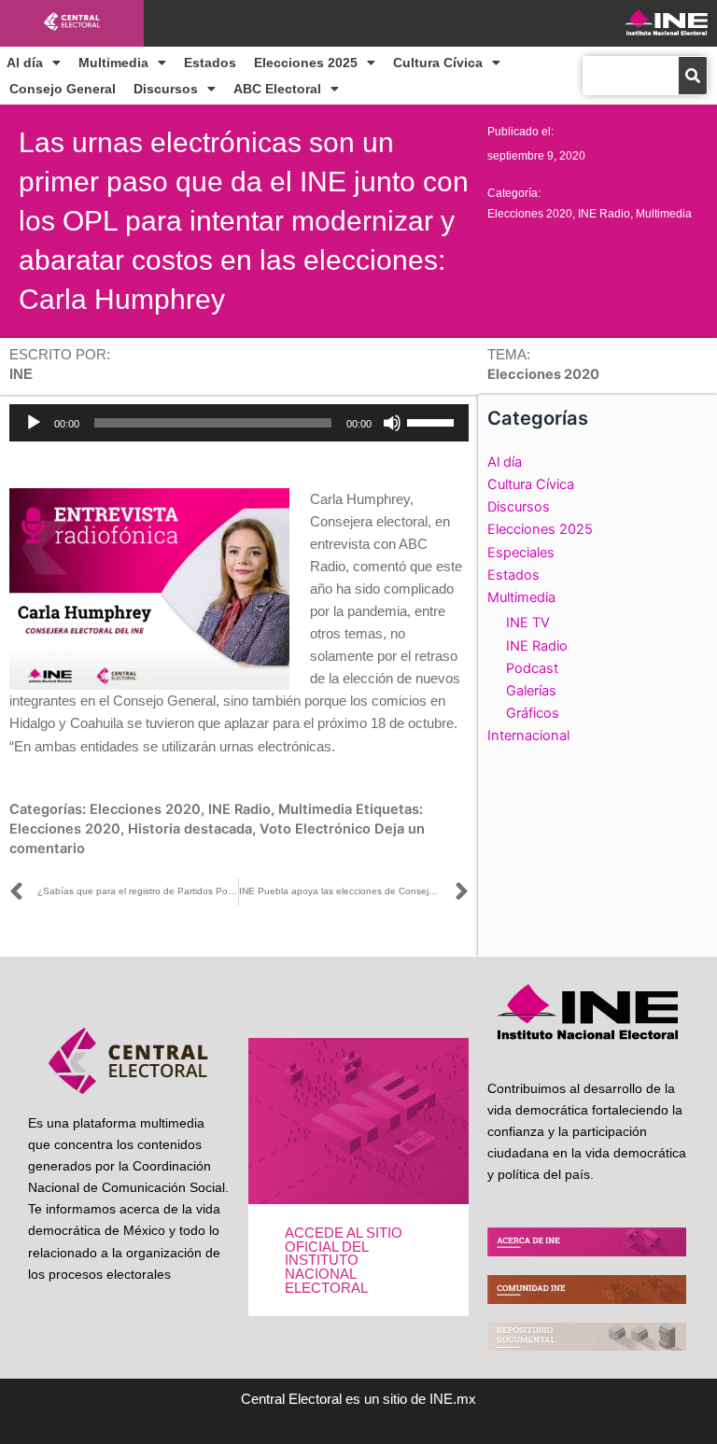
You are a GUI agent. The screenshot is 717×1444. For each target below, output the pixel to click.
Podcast (532, 668)
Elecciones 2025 (306, 62)
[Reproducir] (33, 423)
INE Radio (604, 213)
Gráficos (532, 713)
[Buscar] (693, 75)
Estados (210, 62)
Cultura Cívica (438, 62)
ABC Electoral (277, 88)
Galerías (531, 690)
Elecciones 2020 (529, 213)
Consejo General (62, 88)
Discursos (166, 88)
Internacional (528, 735)
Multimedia (113, 62)
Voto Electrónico (315, 828)
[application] (239, 423)
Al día (25, 62)
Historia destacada (190, 828)
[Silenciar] (392, 423)
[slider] (433, 421)
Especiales (521, 552)
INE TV (528, 622)
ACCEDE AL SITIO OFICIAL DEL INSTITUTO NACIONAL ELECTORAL (343, 1260)
